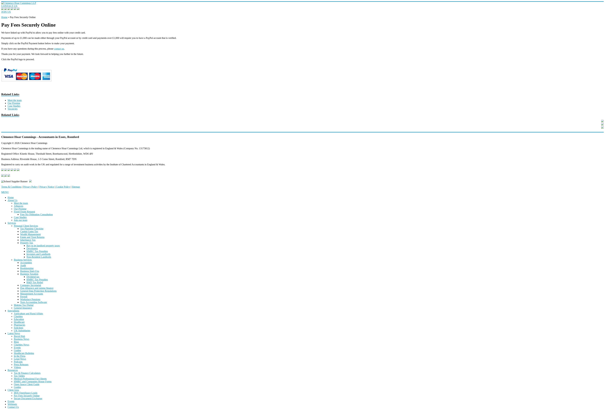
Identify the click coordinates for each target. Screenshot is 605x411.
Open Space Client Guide (26, 384)
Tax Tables (19, 376)
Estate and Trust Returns (32, 237)
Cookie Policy (62, 186)
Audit (23, 265)
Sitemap (76, 186)
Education (19, 319)
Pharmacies (19, 325)
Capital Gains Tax (29, 231)
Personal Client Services (26, 225)
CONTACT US (9, 6)
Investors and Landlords (38, 254)
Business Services (23, 259)
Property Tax (26, 242)
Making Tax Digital (23, 305)
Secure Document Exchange (28, 398)
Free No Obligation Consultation (36, 214)
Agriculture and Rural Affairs (28, 313)
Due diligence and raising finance (36, 288)
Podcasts (18, 361)
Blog (16, 342)
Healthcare (19, 322)
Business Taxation (29, 274)
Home (4, 17)
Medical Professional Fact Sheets (30, 378)
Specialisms (13, 310)
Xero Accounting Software (33, 302)
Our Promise (14, 103)
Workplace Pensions (30, 299)
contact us (59, 48)
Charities (18, 316)
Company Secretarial (30, 285)
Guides (17, 350)
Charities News (21, 344)
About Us (12, 200)
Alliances (18, 206)
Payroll (23, 296)
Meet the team (15, 100)
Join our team (20, 220)
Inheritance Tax (28, 240)
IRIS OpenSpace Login (25, 392)
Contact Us (13, 407)
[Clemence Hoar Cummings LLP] (18, 3)
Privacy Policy (30, 186)
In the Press (19, 356)
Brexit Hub (19, 336)
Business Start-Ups (29, 271)
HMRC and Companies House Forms (33, 381)
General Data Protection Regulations (38, 291)
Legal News (20, 359)
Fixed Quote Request (24, 211)
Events (17, 347)
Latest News (14, 333)
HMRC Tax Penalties (37, 251)
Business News (21, 339)
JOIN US (6, 12)
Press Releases (21, 364)
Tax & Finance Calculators (27, 373)
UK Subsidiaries (22, 330)
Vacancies (12, 108)
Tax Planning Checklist (31, 228)
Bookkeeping (27, 268)
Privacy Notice (46, 186)
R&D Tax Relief (34, 282)
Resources (13, 370)
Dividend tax (32, 276)
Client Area (13, 390)
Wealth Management (30, 234)
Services (12, 223)
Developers (32, 248)
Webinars (12, 404)
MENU (5, 192)
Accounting (26, 262)
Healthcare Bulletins (24, 353)
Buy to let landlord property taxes (43, 245)
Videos (17, 367)
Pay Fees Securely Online (27, 395)
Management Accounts (31, 293)
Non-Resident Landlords (38, 257)
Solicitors (18, 327)
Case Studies (14, 106)
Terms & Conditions (11, 186)
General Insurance (23, 308)
